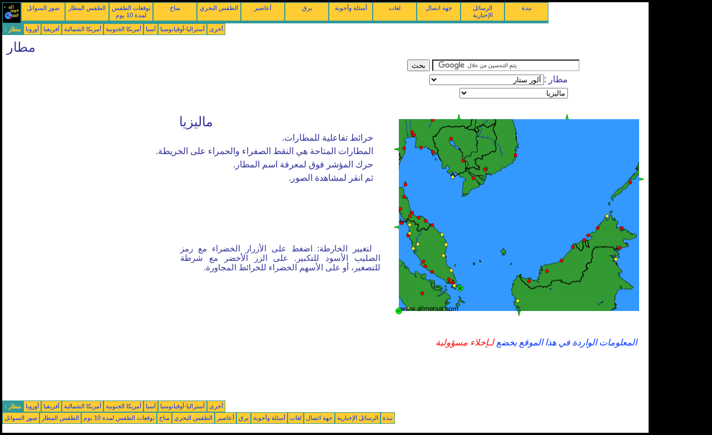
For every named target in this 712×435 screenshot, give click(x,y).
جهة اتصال (439, 7)
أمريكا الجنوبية (123, 29)
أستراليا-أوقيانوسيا (182, 29)
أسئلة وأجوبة (351, 7)
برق (307, 7)
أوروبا (32, 29)
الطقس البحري (219, 7)
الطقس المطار (87, 7)
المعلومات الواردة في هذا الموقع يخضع (565, 342)
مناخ (175, 7)
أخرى (216, 29)
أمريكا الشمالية (82, 29)
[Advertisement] (204, 85)
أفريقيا (51, 29)
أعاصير (262, 7)
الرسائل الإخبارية (483, 11)
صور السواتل (43, 7)
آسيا (151, 29)
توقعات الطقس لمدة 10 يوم (131, 11)
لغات (394, 7)
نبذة (527, 7)
